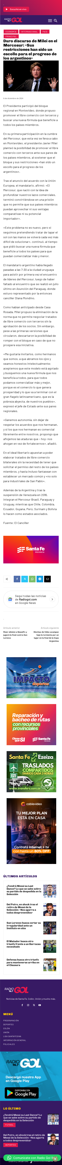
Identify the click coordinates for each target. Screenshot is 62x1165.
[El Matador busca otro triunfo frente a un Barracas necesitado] (49, 946)
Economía (11, 31)
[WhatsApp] (32, 579)
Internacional (29, 31)
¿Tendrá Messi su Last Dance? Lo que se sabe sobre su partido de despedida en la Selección (24, 890)
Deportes (10, 1145)
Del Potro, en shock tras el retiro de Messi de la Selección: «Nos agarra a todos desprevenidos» (22, 908)
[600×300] (31, 566)
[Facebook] (17, 579)
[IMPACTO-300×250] (31, 700)
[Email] (47, 579)
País (45, 31)
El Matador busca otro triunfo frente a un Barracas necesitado (24, 944)
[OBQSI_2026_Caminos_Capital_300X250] (31, 747)
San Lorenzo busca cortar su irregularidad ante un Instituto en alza (24, 925)
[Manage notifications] (55, 1159)
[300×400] (31, 866)
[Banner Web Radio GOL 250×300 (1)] (31, 794)
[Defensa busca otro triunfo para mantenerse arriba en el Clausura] (49, 964)
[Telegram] (40, 579)
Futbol (9, 1125)
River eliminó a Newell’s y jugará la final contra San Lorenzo (15, 635)
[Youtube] (40, 1005)
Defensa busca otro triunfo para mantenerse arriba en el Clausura (23, 962)
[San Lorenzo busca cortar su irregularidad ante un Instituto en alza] (49, 928)
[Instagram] (28, 1005)
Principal (11, 36)
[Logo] (13, 20)
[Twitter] (24, 579)
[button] (32, 1157)
